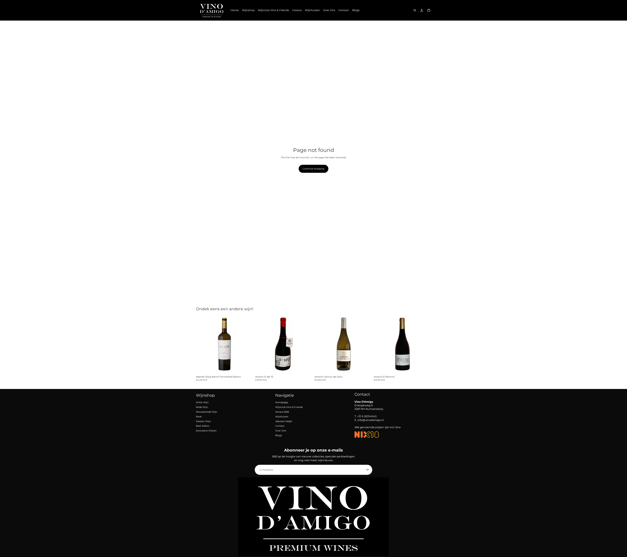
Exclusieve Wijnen (206, 430)
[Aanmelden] (367, 469)
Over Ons (280, 430)
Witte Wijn (202, 402)
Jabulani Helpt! (283, 421)
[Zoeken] (414, 10)
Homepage (281, 402)
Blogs (278, 435)
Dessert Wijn (203, 421)
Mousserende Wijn (206, 411)
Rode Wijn (202, 407)
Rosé (198, 416)
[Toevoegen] (248, 369)
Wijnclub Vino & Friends (289, 407)
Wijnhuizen (281, 416)
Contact (279, 425)
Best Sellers (202, 425)
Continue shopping (313, 168)
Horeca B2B (282, 411)
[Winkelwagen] (428, 10)
